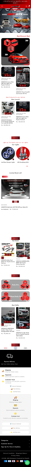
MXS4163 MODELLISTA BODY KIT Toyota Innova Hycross (7, 262)
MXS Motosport (11, 458)
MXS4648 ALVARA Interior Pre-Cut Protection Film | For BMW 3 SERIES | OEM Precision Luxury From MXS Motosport (22, 331)
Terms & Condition (8, 453)
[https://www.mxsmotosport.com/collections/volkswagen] (15, 348)
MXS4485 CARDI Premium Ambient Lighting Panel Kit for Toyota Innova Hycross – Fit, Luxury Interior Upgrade (22, 263)
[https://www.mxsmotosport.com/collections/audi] (25, 348)
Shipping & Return (21, 453)
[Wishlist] (10, 75)
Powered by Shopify (23, 458)
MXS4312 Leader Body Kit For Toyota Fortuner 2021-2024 (7, 334)
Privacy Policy (15, 455)
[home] (11, 465)
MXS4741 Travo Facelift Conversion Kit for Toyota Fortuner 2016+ (23, 93)
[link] (10, 153)
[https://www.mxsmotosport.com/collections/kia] (5, 348)
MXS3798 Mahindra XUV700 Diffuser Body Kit (14, 207)
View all (15, 137)
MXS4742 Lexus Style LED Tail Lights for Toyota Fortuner (7, 83)
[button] (3, 6)
